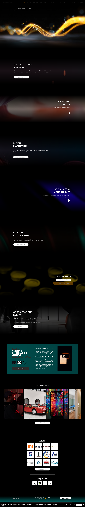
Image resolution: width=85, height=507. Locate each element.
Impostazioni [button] (65, 504)
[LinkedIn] (19, 498)
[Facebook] (16, 498)
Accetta (79, 504)
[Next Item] (78, 404)
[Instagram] (14, 498)
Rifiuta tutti (72, 504)
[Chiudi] (83, 505)
